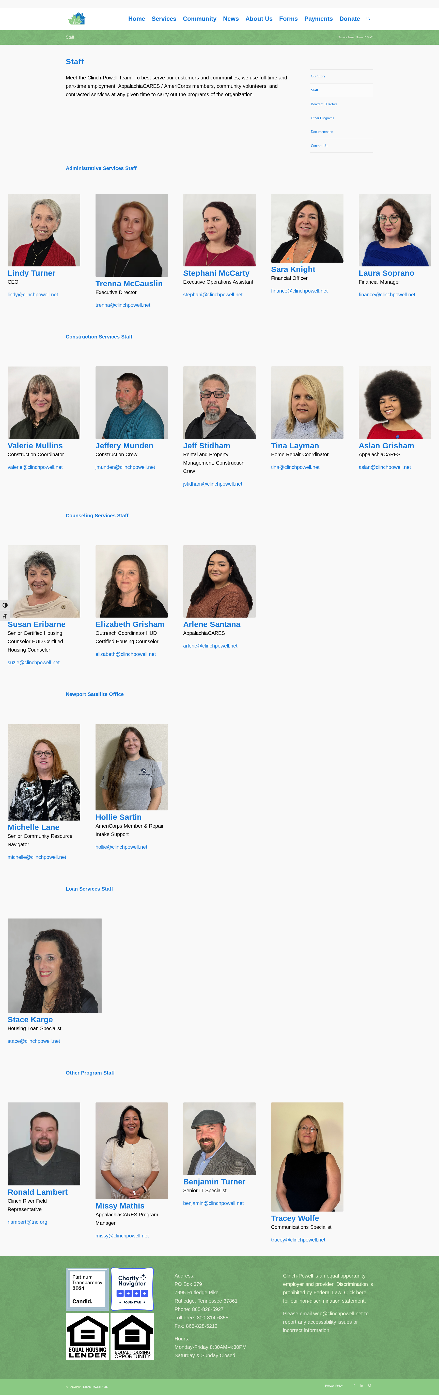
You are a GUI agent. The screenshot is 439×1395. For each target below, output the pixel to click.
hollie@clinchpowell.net (121, 847)
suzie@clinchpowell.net (34, 662)
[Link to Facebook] (354, 1385)
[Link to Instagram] (369, 1385)
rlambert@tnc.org (27, 1222)
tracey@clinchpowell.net (298, 1240)
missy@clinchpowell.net (122, 1235)
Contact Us (319, 146)
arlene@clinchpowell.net (210, 646)
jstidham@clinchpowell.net (212, 484)
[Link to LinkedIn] (362, 1385)
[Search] (368, 18)
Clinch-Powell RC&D (95, 1386)
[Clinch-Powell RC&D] (77, 18)
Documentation (322, 132)
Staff (70, 37)
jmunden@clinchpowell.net (125, 467)
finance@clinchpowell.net (299, 291)
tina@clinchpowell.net (295, 467)
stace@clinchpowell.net (34, 1041)
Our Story (318, 76)
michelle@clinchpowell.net (37, 857)
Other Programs (322, 118)
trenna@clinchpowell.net (123, 305)
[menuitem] (136, 18)
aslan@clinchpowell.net (385, 467)
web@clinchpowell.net (338, 1313)
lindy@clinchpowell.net (33, 294)
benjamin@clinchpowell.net (213, 1203)
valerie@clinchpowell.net (35, 467)
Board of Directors (324, 104)
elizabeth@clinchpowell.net (126, 654)
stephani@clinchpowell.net (213, 294)
